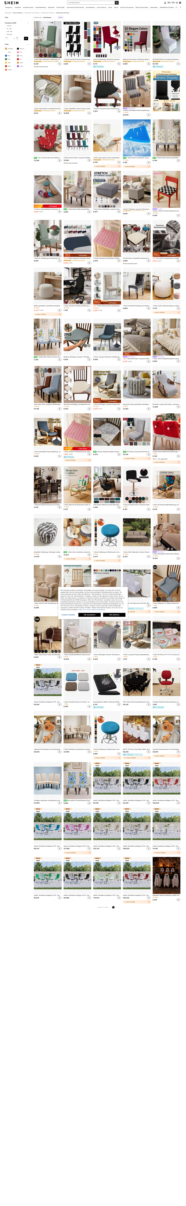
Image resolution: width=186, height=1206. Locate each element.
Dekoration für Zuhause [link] (32, 13)
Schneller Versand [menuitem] (28, 7)
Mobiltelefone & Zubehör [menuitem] (167, 7)
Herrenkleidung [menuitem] (90, 7)
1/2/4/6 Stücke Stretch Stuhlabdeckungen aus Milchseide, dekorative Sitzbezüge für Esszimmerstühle (107, 306)
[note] (41, 67)
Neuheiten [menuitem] (18, 7)
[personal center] (165, 3)
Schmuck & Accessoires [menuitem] (127, 7)
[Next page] (116, 907)
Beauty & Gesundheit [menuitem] (142, 7)
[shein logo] (11, 2)
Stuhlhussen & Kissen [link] (62, 13)
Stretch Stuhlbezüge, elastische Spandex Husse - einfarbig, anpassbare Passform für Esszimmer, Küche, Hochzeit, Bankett (107, 59)
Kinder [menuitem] (110, 7)
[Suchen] (117, 3)
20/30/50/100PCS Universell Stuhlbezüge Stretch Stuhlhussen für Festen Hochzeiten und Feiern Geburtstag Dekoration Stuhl (166, 59)
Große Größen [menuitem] (60, 7)
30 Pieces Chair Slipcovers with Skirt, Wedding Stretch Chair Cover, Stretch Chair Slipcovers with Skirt (137, 603)
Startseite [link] (8, 13)
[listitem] (47, 44)
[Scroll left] (178, 7)
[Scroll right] (180, 7)
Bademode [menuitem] (51, 7)
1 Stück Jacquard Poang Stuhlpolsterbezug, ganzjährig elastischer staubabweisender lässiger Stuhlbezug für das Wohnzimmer (137, 654)
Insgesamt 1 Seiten (102, 907)
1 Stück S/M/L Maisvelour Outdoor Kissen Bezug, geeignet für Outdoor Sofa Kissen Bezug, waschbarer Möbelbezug (137, 552)
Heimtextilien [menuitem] (154, 7)
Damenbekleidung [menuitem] (40, 7)
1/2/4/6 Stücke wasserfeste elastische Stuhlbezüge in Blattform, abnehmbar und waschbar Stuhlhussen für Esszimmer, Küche (137, 258)
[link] (169, 2)
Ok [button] (26, 38)
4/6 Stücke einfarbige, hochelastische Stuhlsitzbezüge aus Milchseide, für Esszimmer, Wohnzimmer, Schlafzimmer (77, 404)
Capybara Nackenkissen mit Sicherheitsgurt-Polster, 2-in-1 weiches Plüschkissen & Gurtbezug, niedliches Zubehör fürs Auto (48, 749)
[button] (177, 3)
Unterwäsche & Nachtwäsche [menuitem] (75, 7)
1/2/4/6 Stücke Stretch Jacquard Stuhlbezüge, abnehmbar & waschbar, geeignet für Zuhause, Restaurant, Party (77, 158)
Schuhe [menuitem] (116, 7)
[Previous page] (111, 907)
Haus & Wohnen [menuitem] (101, 7)
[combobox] (44, 17)
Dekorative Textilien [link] (47, 13)
